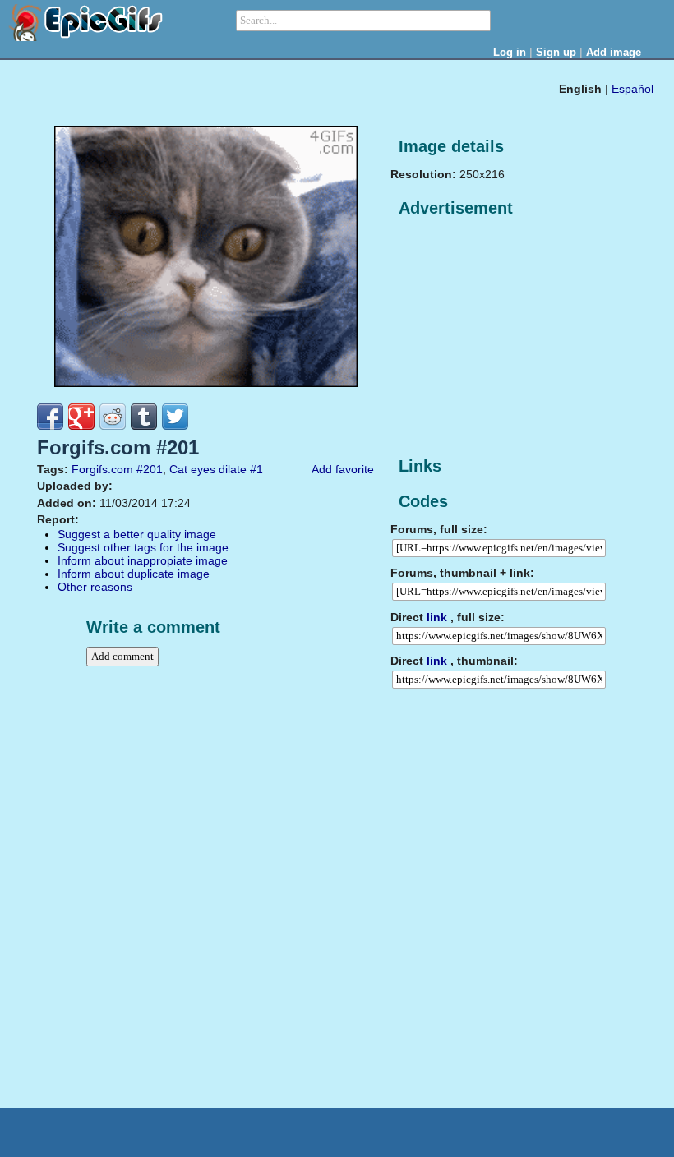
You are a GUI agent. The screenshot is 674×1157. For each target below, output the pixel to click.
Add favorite (343, 469)
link (437, 617)
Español (632, 88)
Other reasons (95, 586)
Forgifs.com (102, 469)
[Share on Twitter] (175, 416)
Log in (509, 52)
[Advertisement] (513, 337)
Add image (613, 52)
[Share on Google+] (81, 416)
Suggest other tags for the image (143, 547)
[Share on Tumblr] (144, 416)
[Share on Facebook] (50, 416)
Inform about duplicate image (134, 573)
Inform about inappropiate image (143, 560)
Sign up (556, 52)
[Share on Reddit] (112, 416)
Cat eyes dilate (208, 469)
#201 (149, 469)
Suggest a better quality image (137, 534)
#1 (256, 469)
